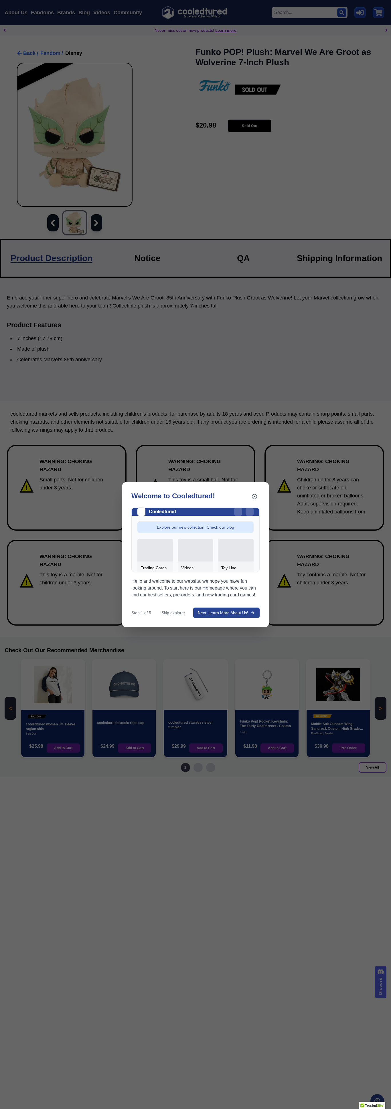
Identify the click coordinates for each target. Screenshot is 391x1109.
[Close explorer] (254, 496)
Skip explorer (173, 612)
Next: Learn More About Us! (223, 612)
